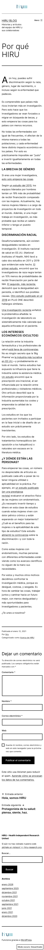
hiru (7, 634)
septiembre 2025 (10, 888)
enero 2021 (7, 912)
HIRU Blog (9, 20)
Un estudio (8, 377)
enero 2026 (7, 884)
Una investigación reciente (16, 310)
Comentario (8, 672)
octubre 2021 (8, 900)
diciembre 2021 (9, 892)
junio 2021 (7, 908)
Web (4, 730)
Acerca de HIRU (27, 637)
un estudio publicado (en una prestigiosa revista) (20, 491)
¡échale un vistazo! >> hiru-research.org (22, 847)
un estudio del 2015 (20, 185)
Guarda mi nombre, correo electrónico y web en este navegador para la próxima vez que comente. (23, 748)
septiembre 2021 (10, 904)
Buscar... (6, 853)
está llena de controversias (23, 349)
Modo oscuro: (24, 947)
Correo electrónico (12, 716)
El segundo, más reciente (21, 284)
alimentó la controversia (15, 535)
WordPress (26, 940)
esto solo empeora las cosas (17, 179)
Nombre (6, 701)
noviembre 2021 (10, 896)
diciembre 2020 (9, 916)
